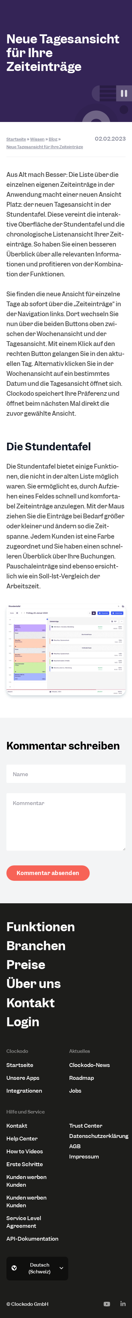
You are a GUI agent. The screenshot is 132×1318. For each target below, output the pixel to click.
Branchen (36, 946)
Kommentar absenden (48, 873)
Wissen (37, 139)
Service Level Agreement (23, 1222)
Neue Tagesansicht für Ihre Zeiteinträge (44, 147)
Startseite (16, 139)
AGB (75, 1146)
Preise (25, 965)
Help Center (21, 1138)
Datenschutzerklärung (97, 1136)
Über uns (33, 983)
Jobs (75, 1090)
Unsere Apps (22, 1077)
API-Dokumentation (32, 1238)
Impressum (84, 1156)
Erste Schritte (24, 1164)
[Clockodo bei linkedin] (123, 1304)
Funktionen (40, 927)
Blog (53, 139)
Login (22, 1022)
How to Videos (24, 1151)
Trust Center (85, 1125)
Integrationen (24, 1090)
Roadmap (81, 1077)
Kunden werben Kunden (26, 1181)
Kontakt (30, 1003)
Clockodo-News (89, 1065)
